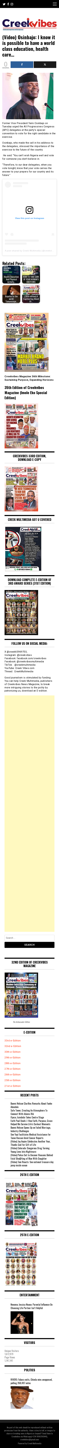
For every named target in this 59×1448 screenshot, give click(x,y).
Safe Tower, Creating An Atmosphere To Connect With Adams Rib (29, 1112)
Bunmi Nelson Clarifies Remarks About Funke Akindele (31, 1105)
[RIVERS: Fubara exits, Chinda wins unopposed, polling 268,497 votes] (22, 1397)
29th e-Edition (13, 1057)
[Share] (22, 64)
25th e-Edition (13, 1080)
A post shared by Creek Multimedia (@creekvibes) (30, 250)
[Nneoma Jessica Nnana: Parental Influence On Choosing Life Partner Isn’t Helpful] (22, 1322)
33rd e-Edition (13, 1040)
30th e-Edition (12, 1051)
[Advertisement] (29, 813)
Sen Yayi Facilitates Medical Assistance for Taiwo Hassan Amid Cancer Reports (31, 1136)
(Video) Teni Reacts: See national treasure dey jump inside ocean (32, 1163)
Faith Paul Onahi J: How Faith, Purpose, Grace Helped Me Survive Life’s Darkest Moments (31, 1122)
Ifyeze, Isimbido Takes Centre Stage (27, 1117)
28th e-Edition (12, 1063)
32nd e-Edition (13, 1046)
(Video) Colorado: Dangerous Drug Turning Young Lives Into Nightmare (30, 1149)
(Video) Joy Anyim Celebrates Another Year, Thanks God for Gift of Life (30, 1143)
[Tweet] (45, 64)
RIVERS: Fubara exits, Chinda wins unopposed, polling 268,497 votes (31, 1381)
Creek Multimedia (34, 1443)
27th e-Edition (12, 1068)
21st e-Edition (13, 1086)
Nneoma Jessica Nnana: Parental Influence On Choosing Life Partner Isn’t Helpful (31, 1306)
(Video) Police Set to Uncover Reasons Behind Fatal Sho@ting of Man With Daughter (32, 1156)
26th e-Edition (13, 1074)
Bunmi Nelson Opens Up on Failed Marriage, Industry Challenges (31, 1129)
